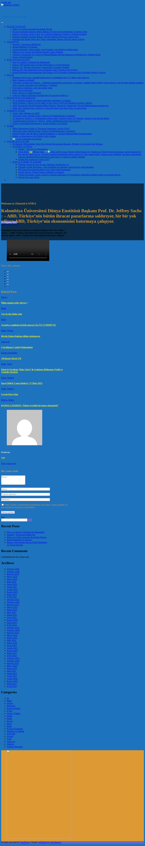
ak (8, 698)
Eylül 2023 (12, 655)
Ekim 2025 (12, 594)
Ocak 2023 (12, 676)
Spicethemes (55, 842)
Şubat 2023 (12, 673)
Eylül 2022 (12, 686)
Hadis (9, 718)
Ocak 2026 (12, 587)
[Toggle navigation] (2, 22)
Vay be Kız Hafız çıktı (11, 314)
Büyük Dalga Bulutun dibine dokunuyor (20, 336)
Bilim (3, 330)
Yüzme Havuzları (15, 746)
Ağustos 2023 (13, 658)
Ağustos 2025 (13, 599)
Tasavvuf (5, 342)
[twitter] (8, 274)
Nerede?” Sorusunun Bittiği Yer (21, 534)
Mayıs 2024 (12, 635)
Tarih (9, 364)
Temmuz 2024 (13, 630)
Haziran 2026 (13, 574)
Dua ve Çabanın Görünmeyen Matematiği (25, 532)
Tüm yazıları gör (8, 463)
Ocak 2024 (12, 645)
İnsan (9, 723)
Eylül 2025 (12, 597)
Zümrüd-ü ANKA (14, 11)
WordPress (25, 842)
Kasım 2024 (12, 620)
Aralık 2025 (12, 589)
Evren (9, 711)
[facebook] (8, 271)
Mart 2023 (11, 671)
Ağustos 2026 (13, 569)
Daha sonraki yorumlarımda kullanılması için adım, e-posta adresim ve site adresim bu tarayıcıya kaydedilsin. (34, 506)
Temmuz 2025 (13, 602)
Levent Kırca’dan (9, 394)
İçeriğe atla (6, 2)
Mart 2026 (11, 582)
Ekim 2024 (12, 622)
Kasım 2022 (12, 681)
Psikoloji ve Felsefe (15, 731)
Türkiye (16, 225)
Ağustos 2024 (13, 627)
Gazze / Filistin (13, 713)
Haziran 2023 (13, 663)
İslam (3, 308)
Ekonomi (11, 706)
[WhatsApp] (8, 284)
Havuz (10, 721)
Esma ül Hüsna (13, 708)
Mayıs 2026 (12, 576)
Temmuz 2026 (13, 571)
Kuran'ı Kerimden (9, 353)
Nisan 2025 (12, 610)
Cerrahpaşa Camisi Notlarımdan (17, 347)
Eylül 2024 (12, 625)
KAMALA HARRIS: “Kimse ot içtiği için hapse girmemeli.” (30, 405)
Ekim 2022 (12, 684)
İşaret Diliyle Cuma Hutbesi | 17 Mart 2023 (21, 383)
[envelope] (8, 279)
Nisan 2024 (12, 638)
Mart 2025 (11, 612)
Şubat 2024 (12, 643)
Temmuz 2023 (13, 661)
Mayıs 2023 (12, 666)
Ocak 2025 (12, 617)
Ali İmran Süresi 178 (11, 358)
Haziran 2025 (13, 604)
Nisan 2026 (12, 579)
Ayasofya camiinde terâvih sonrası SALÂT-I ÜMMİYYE (28, 325)
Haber (11, 400)
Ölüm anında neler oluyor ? (14, 303)
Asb (3, 225)
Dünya (8, 225)
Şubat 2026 (12, 584)
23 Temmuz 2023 (9, 222)
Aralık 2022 (12, 678)
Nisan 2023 (12, 668)
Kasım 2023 (12, 650)
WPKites (43, 842)
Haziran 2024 (13, 633)
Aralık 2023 (12, 648)
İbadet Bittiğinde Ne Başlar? (19, 540)
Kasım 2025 (12, 592)
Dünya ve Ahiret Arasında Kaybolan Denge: (27, 537)
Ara (3, 517)
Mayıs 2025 (12, 607)
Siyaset (10, 736)
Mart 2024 (11, 640)
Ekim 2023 (12, 653)
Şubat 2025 (12, 615)
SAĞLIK (11, 734)
